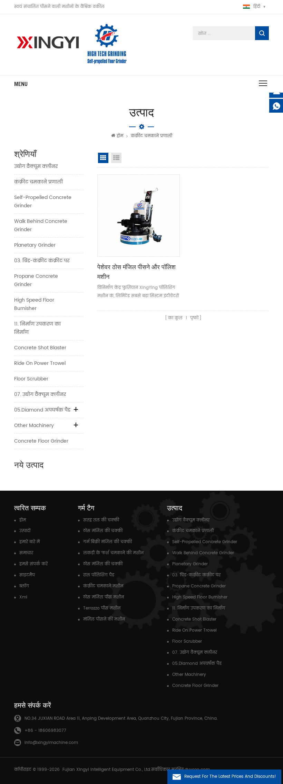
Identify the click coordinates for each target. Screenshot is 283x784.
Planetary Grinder (35, 245)
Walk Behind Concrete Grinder (40, 225)
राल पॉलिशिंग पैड (98, 575)
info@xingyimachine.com (51, 742)
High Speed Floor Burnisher (34, 304)
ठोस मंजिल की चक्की (103, 531)
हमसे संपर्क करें (33, 564)
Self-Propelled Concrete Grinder (42, 201)
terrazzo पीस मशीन (101, 608)
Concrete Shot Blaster (40, 348)
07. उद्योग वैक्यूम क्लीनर (40, 394)
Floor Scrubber (31, 379)
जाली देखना (103, 158)
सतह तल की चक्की (101, 520)
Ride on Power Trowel (40, 363)
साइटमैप (27, 575)
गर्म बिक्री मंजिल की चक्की (107, 542)
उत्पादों (24, 531)
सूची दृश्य (116, 158)
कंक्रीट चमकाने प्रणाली (151, 136)
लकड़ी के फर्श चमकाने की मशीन (113, 553)
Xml (23, 597)
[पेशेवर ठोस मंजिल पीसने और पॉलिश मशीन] (138, 215)
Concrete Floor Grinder (41, 441)
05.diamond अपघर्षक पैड (42, 410)
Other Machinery (34, 425)
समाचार (26, 553)
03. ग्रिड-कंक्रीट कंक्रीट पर (41, 261)
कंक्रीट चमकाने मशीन (103, 586)
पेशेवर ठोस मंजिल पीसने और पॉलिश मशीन (136, 271)
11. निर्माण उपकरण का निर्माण (37, 328)
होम (120, 136)
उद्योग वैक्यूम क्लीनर (36, 166)
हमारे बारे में (29, 542)
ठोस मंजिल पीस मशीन (103, 597)
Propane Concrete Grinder (36, 280)
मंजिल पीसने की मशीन (104, 619)
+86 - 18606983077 (45, 730)
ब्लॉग (24, 586)
